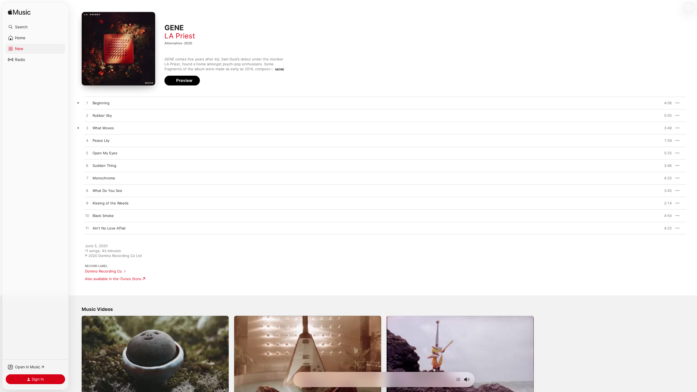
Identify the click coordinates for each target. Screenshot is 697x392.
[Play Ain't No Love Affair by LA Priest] (87, 228)
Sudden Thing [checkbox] (104, 165)
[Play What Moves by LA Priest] (87, 128)
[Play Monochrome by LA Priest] (87, 178)
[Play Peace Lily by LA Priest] (87, 140)
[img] (19, 12)
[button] (35, 27)
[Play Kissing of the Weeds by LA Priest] (87, 203)
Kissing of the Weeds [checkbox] (111, 203)
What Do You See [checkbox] (107, 190)
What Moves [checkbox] (103, 128)
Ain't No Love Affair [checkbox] (109, 228)
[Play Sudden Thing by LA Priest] (87, 165)
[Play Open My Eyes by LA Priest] (87, 153)
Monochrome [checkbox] (104, 178)
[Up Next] (458, 379)
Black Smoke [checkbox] (103, 215)
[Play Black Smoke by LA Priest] (87, 215)
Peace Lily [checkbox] (101, 140)
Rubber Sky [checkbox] (102, 115)
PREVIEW (666, 103)
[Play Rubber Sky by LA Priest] (87, 115)
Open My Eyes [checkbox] (105, 153)
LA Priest (179, 36)
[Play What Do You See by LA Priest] (87, 190)
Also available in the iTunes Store (113, 279)
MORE (279, 69)
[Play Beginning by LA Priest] (87, 103)
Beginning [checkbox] (101, 103)
